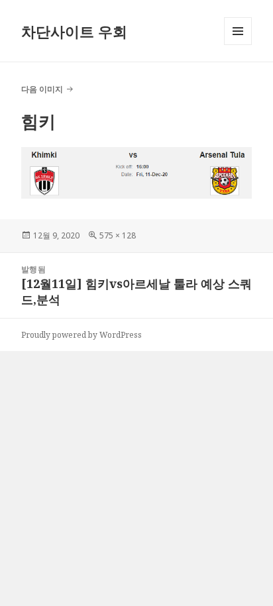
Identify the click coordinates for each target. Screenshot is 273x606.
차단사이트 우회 (74, 31)
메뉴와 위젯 (238, 44)
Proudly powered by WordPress (81, 334)
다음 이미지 (42, 89)
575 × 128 (117, 235)
